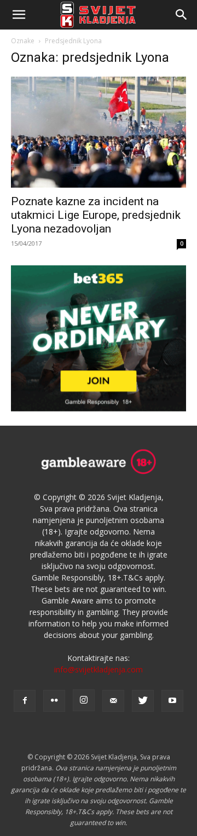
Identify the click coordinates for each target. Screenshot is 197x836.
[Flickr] (54, 701)
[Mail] (113, 701)
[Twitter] (143, 701)
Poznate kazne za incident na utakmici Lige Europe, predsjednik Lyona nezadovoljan (96, 215)
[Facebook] (25, 701)
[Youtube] (172, 701)
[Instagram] (84, 700)
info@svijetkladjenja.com (98, 669)
